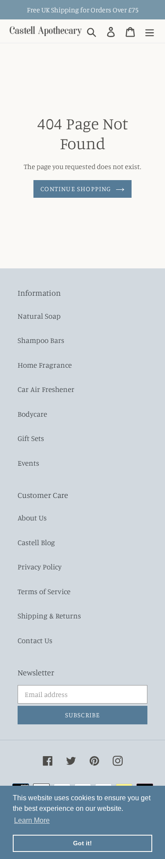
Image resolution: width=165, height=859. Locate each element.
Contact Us (35, 640)
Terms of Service (44, 591)
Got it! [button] (82, 843)
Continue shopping (75, 189)
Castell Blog (36, 542)
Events (28, 462)
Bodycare (32, 413)
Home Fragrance (45, 364)
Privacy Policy (40, 566)
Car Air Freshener (46, 389)
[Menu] (149, 31)
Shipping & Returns (49, 615)
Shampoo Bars (41, 340)
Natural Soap (39, 315)
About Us (32, 517)
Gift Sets (31, 438)
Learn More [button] (32, 820)
